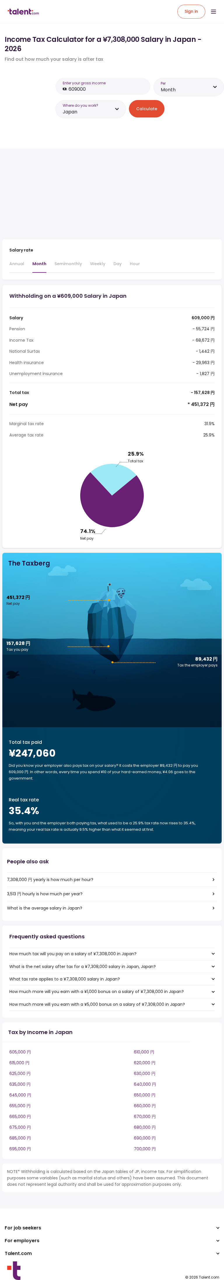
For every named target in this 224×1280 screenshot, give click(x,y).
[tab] (16, 266)
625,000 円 (20, 1073)
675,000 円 (20, 1127)
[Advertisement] (104, 194)
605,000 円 (20, 1052)
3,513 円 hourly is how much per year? (45, 894)
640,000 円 (145, 1084)
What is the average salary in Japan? (44, 908)
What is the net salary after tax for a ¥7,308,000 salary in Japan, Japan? (82, 966)
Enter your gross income (84, 83)
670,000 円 (145, 1116)
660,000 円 (145, 1106)
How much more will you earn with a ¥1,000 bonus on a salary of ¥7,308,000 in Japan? (96, 991)
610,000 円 (144, 1052)
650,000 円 (144, 1095)
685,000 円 (20, 1138)
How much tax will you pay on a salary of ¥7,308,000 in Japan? (72, 954)
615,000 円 (19, 1063)
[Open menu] (213, 11)
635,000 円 (20, 1084)
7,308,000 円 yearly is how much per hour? (50, 880)
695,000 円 (20, 1149)
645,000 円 (20, 1095)
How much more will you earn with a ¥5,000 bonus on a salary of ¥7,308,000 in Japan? (97, 1004)
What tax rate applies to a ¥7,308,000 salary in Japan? (64, 979)
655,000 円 (20, 1106)
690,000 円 (145, 1138)
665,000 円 (20, 1116)
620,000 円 (144, 1063)
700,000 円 (145, 1149)
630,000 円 (144, 1073)
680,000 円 (145, 1127)
